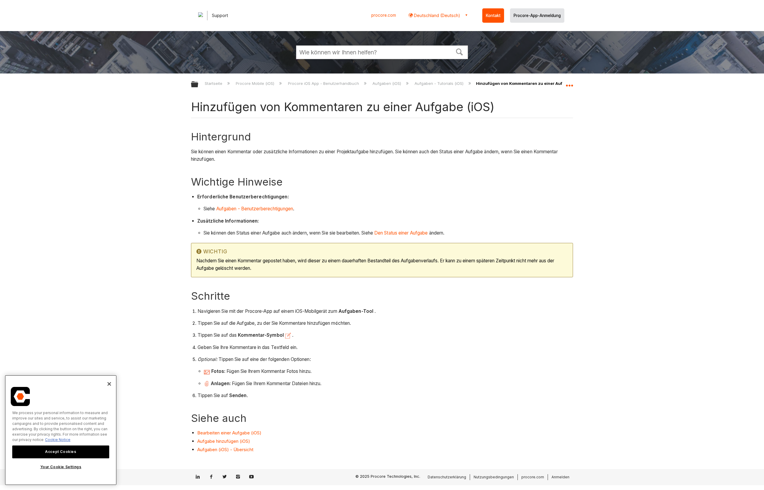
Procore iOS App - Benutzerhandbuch (324, 83)
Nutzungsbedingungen (494, 477)
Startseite (214, 83)
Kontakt (493, 15)
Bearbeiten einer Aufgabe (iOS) (229, 433)
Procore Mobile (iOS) (255, 83)
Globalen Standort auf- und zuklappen (569, 82)
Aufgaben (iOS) (387, 83)
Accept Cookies (60, 451)
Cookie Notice (57, 439)
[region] (61, 430)
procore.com (383, 15)
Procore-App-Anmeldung (537, 15)
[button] (459, 51)
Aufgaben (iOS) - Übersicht (225, 449)
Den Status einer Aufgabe (401, 233)
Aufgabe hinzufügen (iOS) (223, 441)
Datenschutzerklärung (447, 477)
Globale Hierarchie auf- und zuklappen (198, 84)
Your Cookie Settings (60, 467)
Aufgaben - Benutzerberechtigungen (254, 209)
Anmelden (560, 477)
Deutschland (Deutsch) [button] (436, 15)
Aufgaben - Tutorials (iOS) (440, 83)
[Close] (109, 384)
